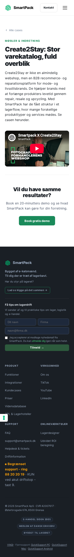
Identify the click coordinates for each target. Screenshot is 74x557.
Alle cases (15, 30)
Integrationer (13, 382)
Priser (9, 398)
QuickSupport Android (40, 548)
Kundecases (13, 390)
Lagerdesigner (49, 433)
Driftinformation (15, 456)
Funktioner (12, 374)
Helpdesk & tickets (17, 448)
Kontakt (49, 7)
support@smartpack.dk (20, 440)
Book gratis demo (37, 221)
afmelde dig (38, 340)
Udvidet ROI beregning (48, 443)
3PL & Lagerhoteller (18, 414)
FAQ (7, 433)
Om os (44, 374)
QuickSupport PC (40, 544)
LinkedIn (46, 398)
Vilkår (10, 544)
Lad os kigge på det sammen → (27, 290)
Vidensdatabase (15, 406)
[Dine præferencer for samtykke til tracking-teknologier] (4, 418)
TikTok (44, 382)
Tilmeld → (37, 347)
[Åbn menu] (65, 7)
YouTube (46, 390)
